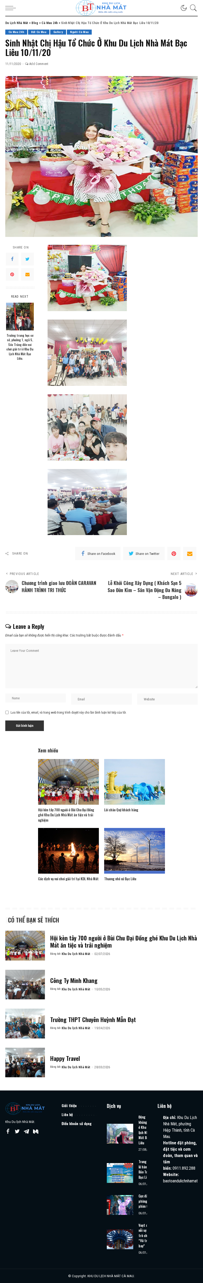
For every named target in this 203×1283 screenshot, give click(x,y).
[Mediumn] (35, 1131)
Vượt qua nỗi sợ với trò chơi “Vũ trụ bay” (145, 1235)
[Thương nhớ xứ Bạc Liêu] (134, 851)
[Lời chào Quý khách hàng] (134, 782)
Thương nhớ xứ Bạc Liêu (120, 878)
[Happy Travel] (25, 1063)
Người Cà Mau (79, 32)
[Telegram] (26, 1131)
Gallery (58, 32)
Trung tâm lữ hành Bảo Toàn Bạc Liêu (146, 1169)
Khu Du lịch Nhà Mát (76, 954)
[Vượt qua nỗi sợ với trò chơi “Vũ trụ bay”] (120, 1239)
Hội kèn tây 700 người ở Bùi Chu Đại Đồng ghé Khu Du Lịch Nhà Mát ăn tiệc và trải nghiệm (66, 815)
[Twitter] (27, 259)
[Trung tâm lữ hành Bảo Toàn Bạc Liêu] (120, 1173)
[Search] (192, 8)
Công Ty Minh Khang (74, 980)
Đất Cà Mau (38, 32)
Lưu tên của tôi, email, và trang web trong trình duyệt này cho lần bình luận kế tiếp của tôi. (69, 712)
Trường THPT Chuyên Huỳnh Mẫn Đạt (93, 1019)
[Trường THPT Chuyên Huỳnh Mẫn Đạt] (25, 1023)
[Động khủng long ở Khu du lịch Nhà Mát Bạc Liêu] (120, 1134)
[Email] (27, 274)
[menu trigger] (12, 8)
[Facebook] (12, 259)
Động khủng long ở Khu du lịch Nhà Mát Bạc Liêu (146, 1129)
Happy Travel (65, 1058)
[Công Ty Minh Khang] (25, 985)
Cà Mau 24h (16, 32)
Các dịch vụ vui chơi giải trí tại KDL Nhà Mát (68, 878)
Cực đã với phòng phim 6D (145, 1201)
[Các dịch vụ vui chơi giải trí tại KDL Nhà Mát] (68, 851)
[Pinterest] (12, 274)
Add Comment (38, 63)
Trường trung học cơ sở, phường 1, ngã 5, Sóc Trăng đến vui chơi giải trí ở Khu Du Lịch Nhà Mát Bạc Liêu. (19, 347)
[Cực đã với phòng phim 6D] (120, 1205)
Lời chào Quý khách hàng (121, 809)
